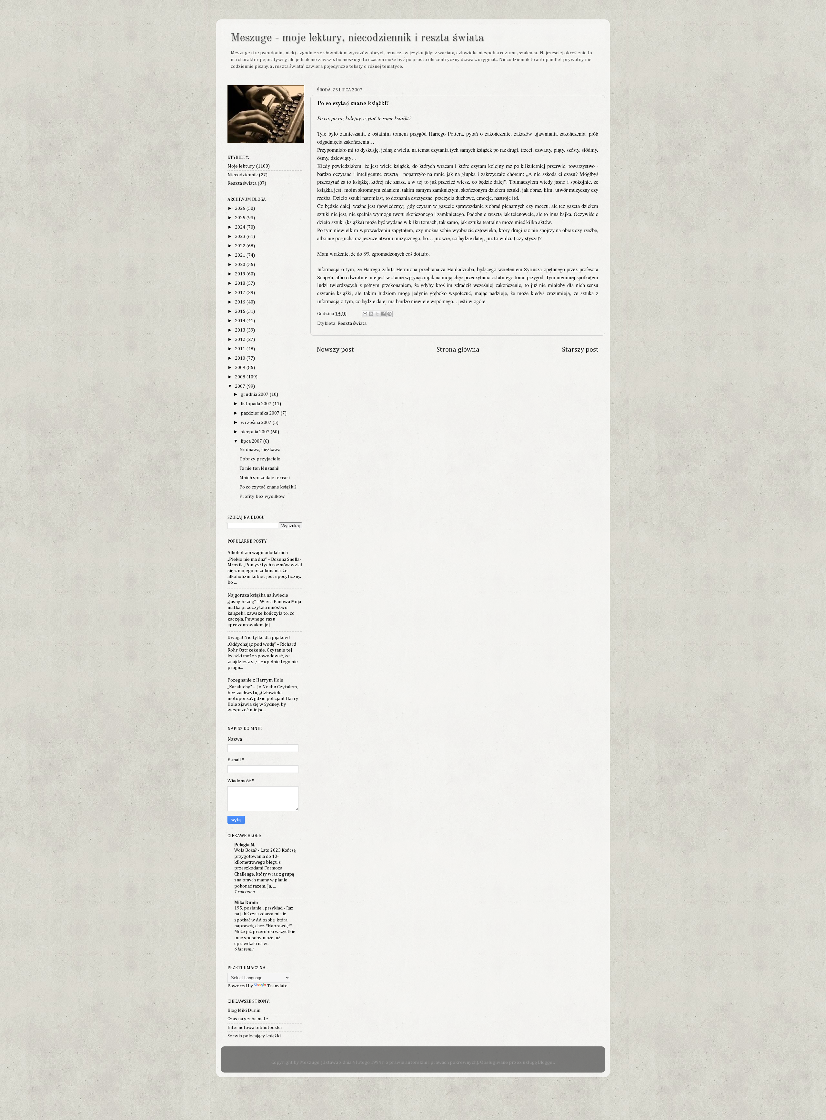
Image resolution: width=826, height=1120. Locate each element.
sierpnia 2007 (255, 431)
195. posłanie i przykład (259, 908)
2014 (240, 320)
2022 (240, 245)
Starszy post (580, 349)
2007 (240, 386)
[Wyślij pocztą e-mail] (365, 314)
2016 (240, 302)
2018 (240, 283)
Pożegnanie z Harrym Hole (255, 680)
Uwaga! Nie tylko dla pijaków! (258, 637)
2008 (240, 377)
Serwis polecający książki (254, 1035)
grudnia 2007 (255, 394)
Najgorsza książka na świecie (257, 595)
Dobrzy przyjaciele (259, 459)
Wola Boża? (246, 850)
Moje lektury (241, 166)
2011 (240, 348)
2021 (240, 255)
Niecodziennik (242, 174)
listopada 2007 (256, 403)
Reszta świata (352, 323)
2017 (240, 292)
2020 (240, 264)
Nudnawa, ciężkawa (259, 449)
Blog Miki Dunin (243, 1010)
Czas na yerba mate (247, 1018)
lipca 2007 (252, 441)
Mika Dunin (246, 902)
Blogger (546, 1062)
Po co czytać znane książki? (268, 487)
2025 (240, 217)
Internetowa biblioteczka (254, 1027)
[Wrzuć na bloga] (371, 314)
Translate (277, 985)
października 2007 (260, 413)
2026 (240, 208)
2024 (240, 227)
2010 (240, 358)
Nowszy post (335, 349)
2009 (240, 367)
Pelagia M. (244, 844)
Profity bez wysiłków (262, 496)
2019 (240, 274)
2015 (240, 311)
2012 (240, 339)
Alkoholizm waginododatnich (257, 552)
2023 (240, 236)
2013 (240, 330)
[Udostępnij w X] (377, 314)
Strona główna (458, 349)
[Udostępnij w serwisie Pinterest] (389, 314)
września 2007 (256, 422)
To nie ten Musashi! (259, 468)
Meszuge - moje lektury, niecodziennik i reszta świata (357, 38)
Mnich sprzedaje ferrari (264, 477)
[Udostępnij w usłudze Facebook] (383, 314)
